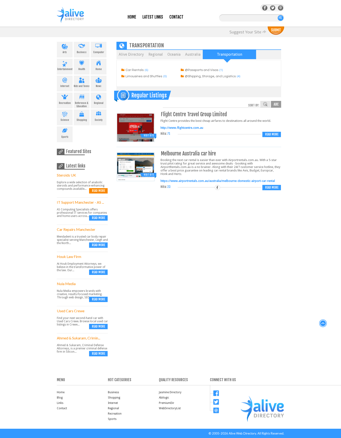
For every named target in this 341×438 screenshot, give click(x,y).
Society (99, 120)
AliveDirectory (75, 18)
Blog (60, 397)
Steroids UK (66, 175)
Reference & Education (81, 104)
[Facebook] (264, 8)
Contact (176, 17)
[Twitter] (272, 8)
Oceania (173, 54)
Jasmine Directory (170, 392)
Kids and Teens (82, 86)
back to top (323, 323)
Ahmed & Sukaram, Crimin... (78, 338)
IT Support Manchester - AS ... (80, 202)
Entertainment (64, 69)
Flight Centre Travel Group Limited (194, 114)
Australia (192, 54)
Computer (98, 52)
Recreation (65, 103)
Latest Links (152, 17)
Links (60, 403)
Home (132, 17)
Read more (98, 191)
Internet (64, 86)
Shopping (82, 120)
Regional (98, 103)
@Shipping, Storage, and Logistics (210, 76)
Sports (64, 136)
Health (81, 69)
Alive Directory (131, 54)
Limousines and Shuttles (143, 76)
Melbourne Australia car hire (188, 153)
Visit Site (149, 135)
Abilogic (164, 397)
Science (65, 120)
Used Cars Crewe (70, 311)
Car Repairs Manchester (76, 229)
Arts (65, 52)
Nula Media (66, 283)
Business (82, 52)
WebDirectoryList (170, 408)
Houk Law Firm (69, 256)
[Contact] (280, 8)
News (98, 86)
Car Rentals (134, 70)
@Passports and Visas (201, 70)
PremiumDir (166, 403)
